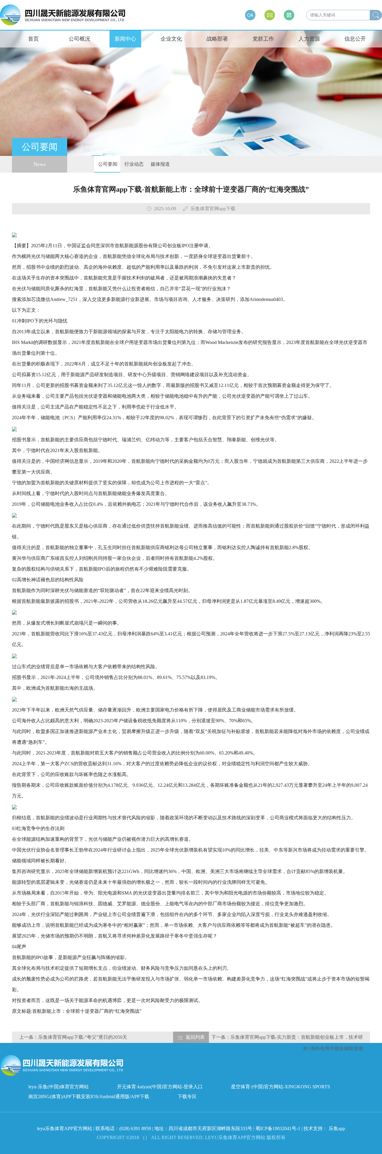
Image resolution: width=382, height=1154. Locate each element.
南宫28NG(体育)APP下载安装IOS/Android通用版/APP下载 (88, 1096)
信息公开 (355, 39)
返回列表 (195, 1037)
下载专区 (187, 1096)
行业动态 (133, 164)
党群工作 (263, 39)
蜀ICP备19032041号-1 (277, 1128)
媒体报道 (160, 164)
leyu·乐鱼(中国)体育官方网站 (58, 1086)
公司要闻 (107, 164)
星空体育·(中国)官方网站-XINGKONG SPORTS (280, 1086)
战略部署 (217, 39)
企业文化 (171, 39)
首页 (33, 39)
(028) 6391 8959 (135, 1128)
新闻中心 (125, 39)
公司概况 (79, 39)
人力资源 (309, 39)
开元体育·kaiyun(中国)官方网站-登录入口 (160, 1086)
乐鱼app (337, 1128)
